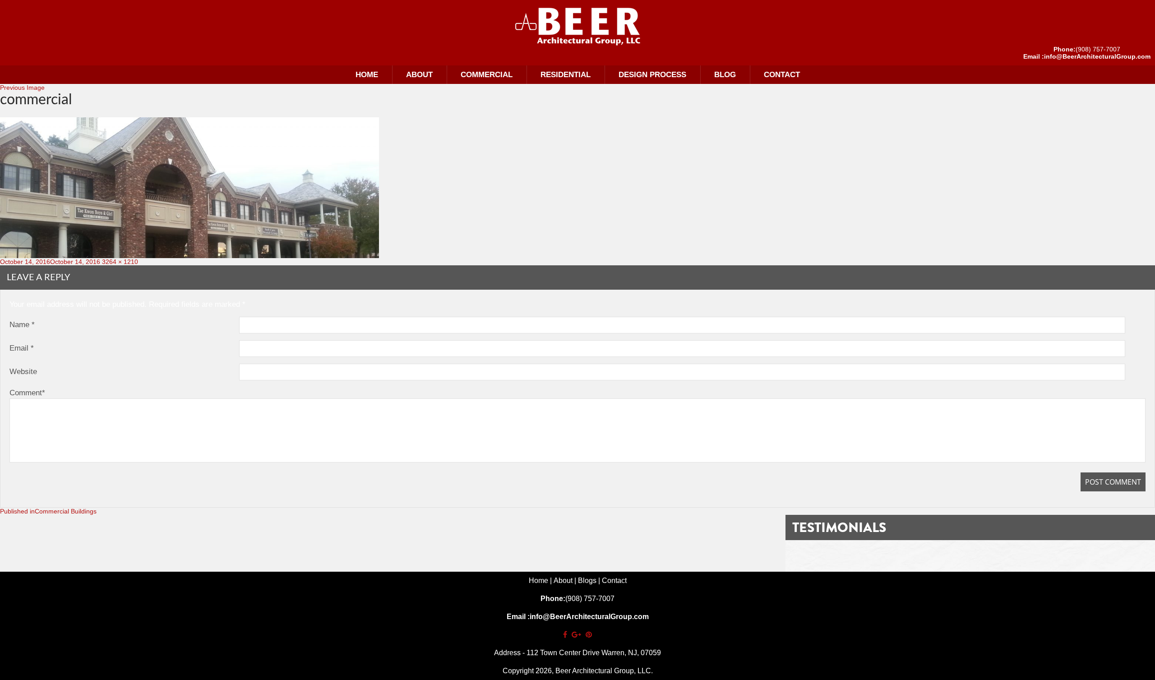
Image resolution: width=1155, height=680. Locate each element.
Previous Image (22, 87)
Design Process (652, 74)
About (419, 74)
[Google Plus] (576, 634)
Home (367, 74)
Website (23, 371)
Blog (725, 74)
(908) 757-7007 (1098, 49)
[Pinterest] (588, 634)
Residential (566, 74)
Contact (782, 74)
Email (21, 348)
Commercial (487, 74)
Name (22, 324)
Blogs (587, 580)
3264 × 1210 (120, 261)
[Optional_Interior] (577, 26)
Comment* (27, 393)
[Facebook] (565, 634)
